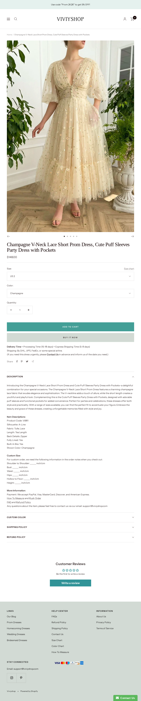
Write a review (70, 583)
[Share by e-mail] (33, 361)
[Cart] (132, 19)
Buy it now (70, 337)
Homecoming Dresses (18, 628)
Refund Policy (23, 502)
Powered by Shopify (29, 691)
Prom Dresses (14, 622)
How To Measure (15, 498)
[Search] (15, 19)
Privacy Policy (103, 622)
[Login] (124, 18)
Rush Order (35, 498)
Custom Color (16, 517)
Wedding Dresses (16, 634)
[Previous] (8, 236)
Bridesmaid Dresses (17, 640)
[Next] (132, 236)
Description (15, 376)
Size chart (129, 268)
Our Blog (11, 616)
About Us (101, 616)
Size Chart (57, 640)
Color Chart (58, 646)
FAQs (54, 616)
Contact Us (57, 634)
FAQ (9, 502)
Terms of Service (104, 628)
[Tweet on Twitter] (27, 361)
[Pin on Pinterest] (22, 361)
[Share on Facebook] (17, 361)
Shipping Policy (17, 527)
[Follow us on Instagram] (11, 678)
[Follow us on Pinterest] (21, 678)
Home (9, 34)
